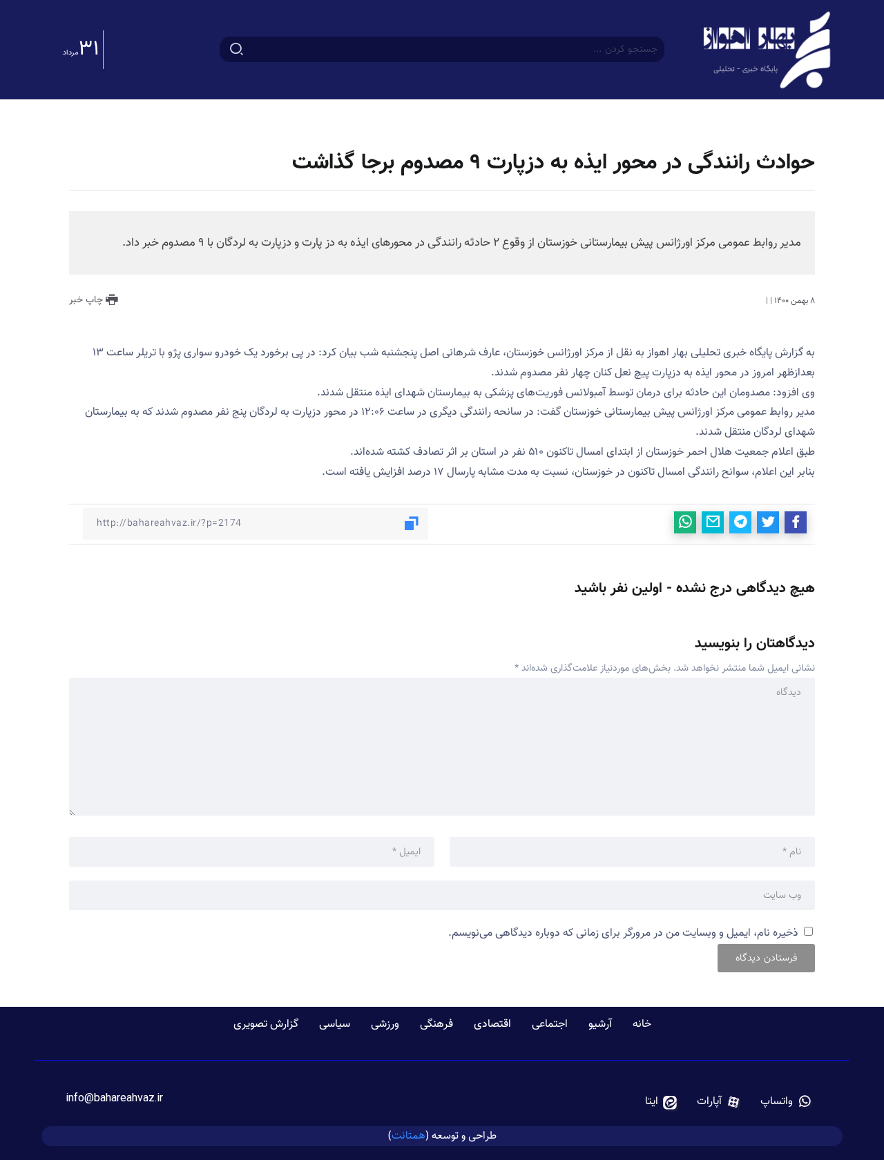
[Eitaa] (661, 1102)
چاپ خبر (87, 300)
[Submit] (236, 49)
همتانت (408, 1135)
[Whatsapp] (786, 1102)
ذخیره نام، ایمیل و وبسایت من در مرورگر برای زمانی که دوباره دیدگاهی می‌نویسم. (623, 933)
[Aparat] (719, 1102)
